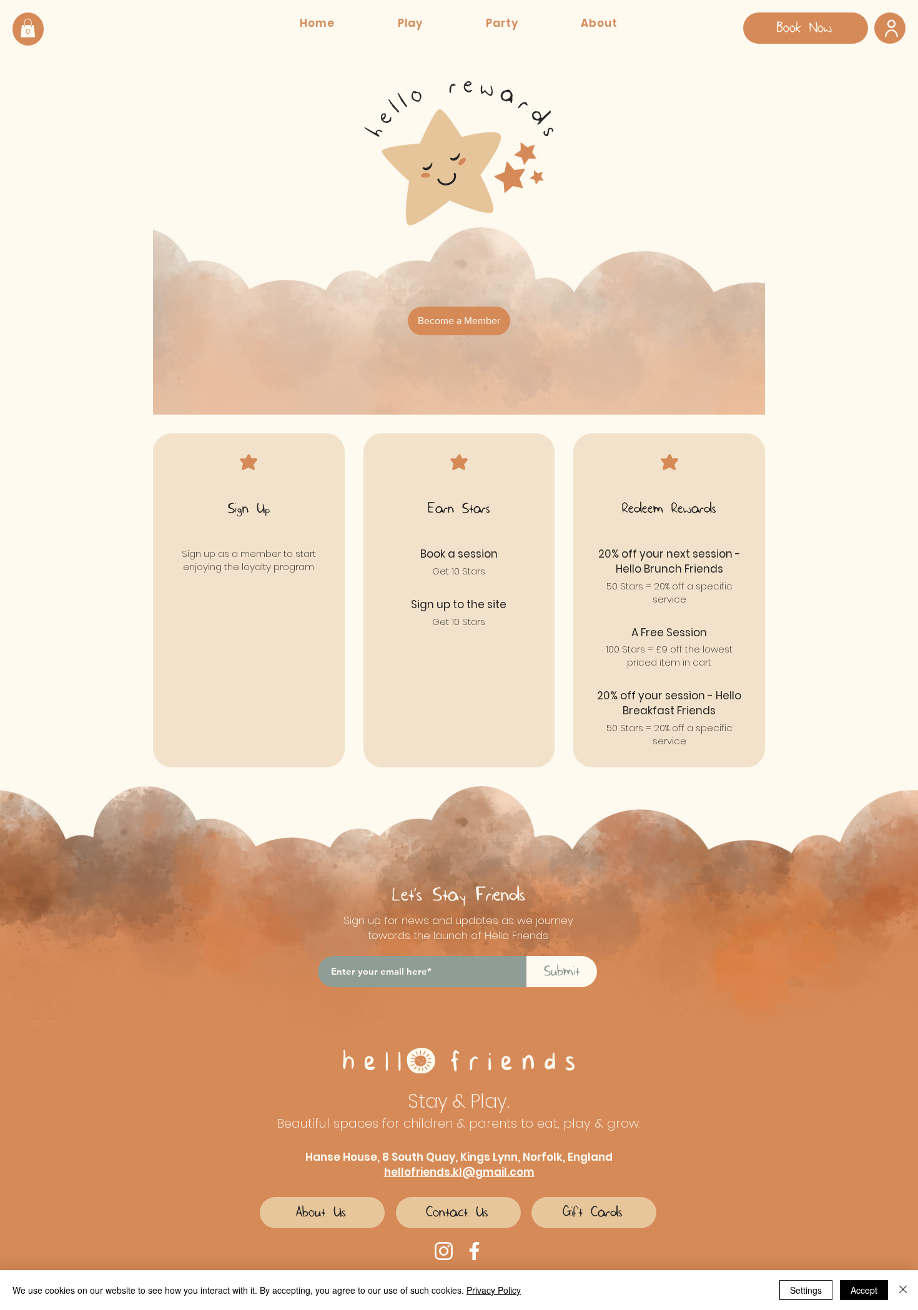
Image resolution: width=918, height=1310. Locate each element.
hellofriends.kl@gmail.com (459, 1172)
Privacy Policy (493, 1290)
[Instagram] (444, 1251)
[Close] (903, 1290)
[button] (28, 28)
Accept (864, 1290)
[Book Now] (890, 28)
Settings (806, 1290)
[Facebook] (474, 1251)
